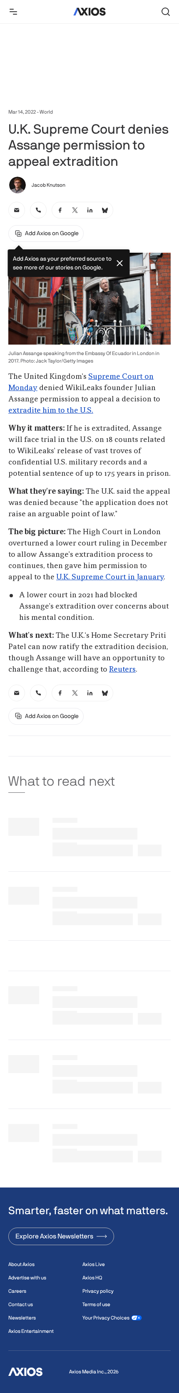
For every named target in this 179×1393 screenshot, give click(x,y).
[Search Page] (166, 12)
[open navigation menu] (13, 12)
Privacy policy (98, 1291)
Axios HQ (92, 1277)
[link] (16, 210)
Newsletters (22, 1317)
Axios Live (93, 1264)
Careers (17, 1291)
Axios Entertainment (31, 1331)
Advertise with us (27, 1277)
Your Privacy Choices (105, 1317)
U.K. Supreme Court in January (110, 577)
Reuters (122, 669)
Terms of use (96, 1304)
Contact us (20, 1304)
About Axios (21, 1264)
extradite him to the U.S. (50, 410)
